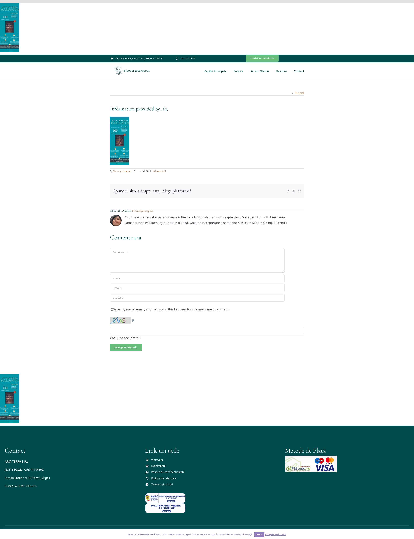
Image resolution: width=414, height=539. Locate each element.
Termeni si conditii (162, 484)
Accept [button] (259, 534)
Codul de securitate (124, 338)
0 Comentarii (159, 171)
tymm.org (157, 459)
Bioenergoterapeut (122, 171)
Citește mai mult (275, 534)
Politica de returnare (163, 478)
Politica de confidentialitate (168, 472)
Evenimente (158, 466)
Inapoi (299, 93)
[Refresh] (133, 319)
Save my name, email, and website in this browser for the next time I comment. (171, 309)
